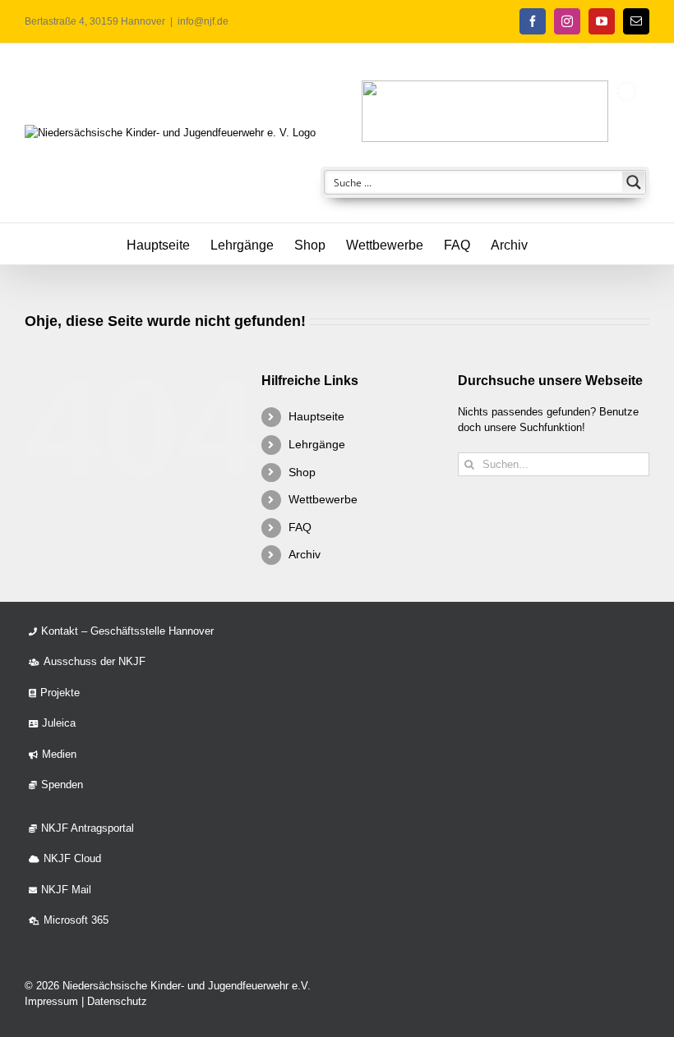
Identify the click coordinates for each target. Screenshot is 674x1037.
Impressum (51, 1001)
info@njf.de (203, 21)
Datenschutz (117, 1001)
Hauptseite (316, 416)
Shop (302, 472)
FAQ (300, 527)
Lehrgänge (317, 444)
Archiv (305, 554)
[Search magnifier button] (633, 182)
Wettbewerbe (323, 499)
